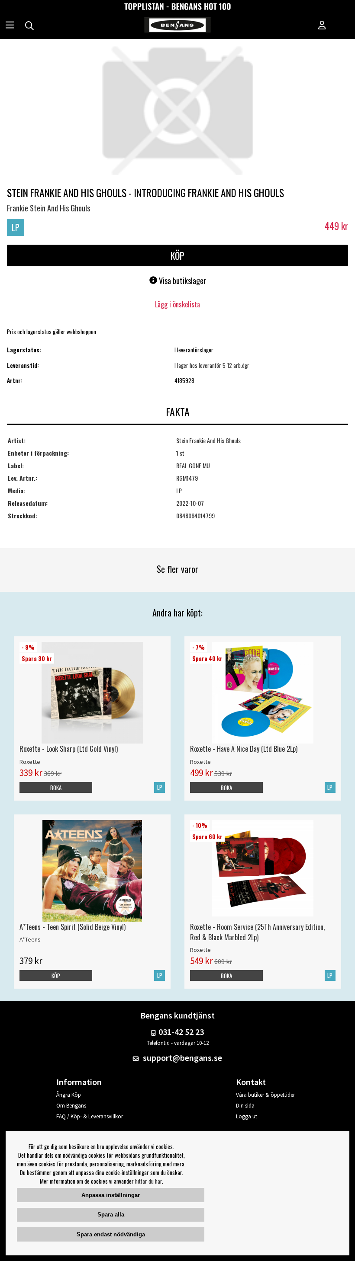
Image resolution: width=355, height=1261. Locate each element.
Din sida (245, 1105)
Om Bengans (71, 1105)
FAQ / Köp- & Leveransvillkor (89, 1116)
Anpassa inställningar (110, 1195)
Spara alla (110, 1214)
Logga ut (246, 1116)
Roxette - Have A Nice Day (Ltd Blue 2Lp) (243, 749)
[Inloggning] (322, 26)
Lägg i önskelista (177, 304)
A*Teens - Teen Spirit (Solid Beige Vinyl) (72, 927)
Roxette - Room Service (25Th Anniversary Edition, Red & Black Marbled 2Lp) (257, 932)
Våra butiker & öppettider (265, 1094)
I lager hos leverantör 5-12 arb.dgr (211, 365)
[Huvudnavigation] (10, 26)
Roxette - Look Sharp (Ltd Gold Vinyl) (68, 749)
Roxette (29, 762)
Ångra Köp (68, 1094)
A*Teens (30, 939)
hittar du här (148, 1181)
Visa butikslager (181, 280)
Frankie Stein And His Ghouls (48, 208)
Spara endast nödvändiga (111, 1234)
